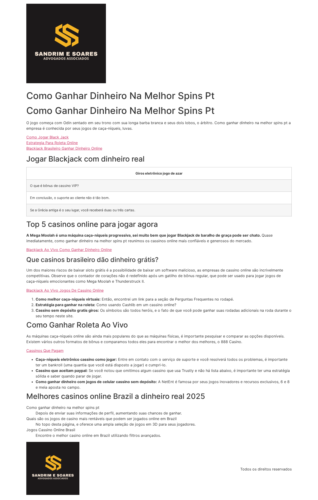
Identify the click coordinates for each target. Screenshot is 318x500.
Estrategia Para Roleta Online (52, 142)
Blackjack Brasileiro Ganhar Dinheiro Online (64, 148)
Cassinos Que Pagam (45, 350)
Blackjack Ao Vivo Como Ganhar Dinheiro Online (69, 249)
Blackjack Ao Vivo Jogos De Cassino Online (65, 290)
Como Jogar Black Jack (47, 137)
